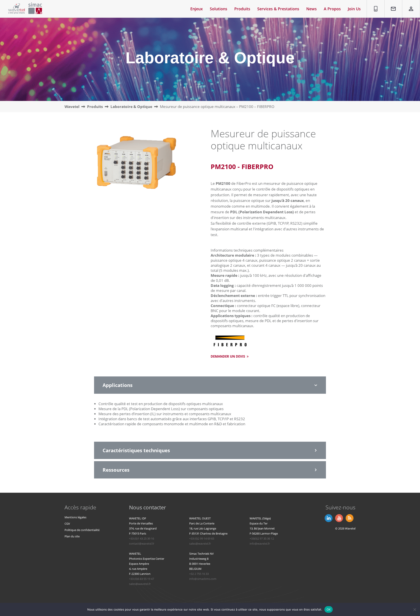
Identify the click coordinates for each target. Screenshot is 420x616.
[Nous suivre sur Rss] (349, 517)
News (311, 8)
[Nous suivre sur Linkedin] (328, 517)
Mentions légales (75, 517)
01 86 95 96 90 (374, 5)
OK (329, 609)
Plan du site (72, 536)
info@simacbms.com (202, 579)
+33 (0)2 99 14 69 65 (201, 538)
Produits (95, 106)
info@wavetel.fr (260, 543)
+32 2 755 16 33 (199, 574)
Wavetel (72, 106)
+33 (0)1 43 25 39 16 (141, 538)
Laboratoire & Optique (131, 106)
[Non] (414, 609)
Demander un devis (228, 356)
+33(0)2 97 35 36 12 (262, 538)
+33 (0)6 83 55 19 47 (141, 579)
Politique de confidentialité (82, 530)
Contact (391, 2)
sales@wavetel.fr (200, 543)
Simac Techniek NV (201, 554)
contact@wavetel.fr (141, 543)
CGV (67, 524)
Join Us (354, 8)
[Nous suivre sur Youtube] (338, 517)
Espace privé (408, 5)
